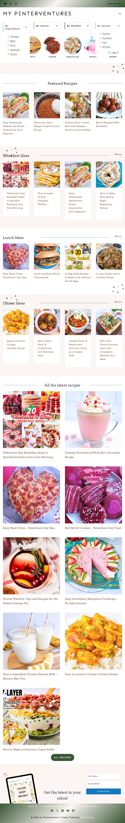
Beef (12, 41)
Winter (106, 46)
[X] (10, 3)
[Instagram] (16, 3)
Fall (104, 42)
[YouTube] (68, 810)
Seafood (15, 49)
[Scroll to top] (119, 813)
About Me (32, 806)
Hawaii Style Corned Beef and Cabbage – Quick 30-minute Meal (78, 126)
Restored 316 (87, 817)
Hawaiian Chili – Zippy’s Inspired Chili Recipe (47, 126)
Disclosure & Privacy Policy (81, 806)
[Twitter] (57, 810)
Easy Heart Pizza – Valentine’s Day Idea (29, 528)
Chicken (14, 36)
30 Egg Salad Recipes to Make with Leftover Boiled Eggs (78, 277)
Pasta (13, 54)
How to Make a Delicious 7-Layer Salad (28, 749)
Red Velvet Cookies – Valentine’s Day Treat (93, 528)
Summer (107, 38)
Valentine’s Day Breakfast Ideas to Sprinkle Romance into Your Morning (16, 200)
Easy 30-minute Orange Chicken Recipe (91, 674)
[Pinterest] (73, 810)
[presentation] (16, 105)
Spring (106, 33)
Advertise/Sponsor (52, 806)
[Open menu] (120, 13)
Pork (13, 45)
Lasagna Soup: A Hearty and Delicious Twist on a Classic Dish (78, 348)
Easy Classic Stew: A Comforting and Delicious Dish (45, 348)
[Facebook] (5, 3)
